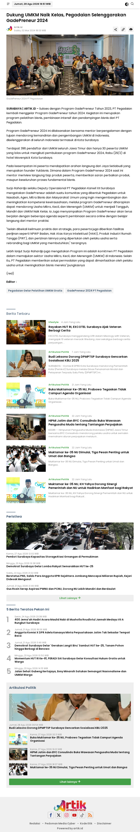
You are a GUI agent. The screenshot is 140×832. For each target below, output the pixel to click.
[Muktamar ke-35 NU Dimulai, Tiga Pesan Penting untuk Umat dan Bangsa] (26, 458)
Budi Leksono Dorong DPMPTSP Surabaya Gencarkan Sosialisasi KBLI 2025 (87, 359)
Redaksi (35, 823)
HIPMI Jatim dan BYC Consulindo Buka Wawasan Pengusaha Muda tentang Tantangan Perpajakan (85, 423)
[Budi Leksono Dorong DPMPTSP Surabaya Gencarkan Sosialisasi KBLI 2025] (26, 363)
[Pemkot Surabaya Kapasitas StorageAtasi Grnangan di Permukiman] (70, 536)
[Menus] (8, 4)
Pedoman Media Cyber (60, 823)
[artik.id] (70, 805)
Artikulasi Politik (58, 352)
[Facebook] (51, 815)
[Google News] (82, 815)
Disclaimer (104, 823)
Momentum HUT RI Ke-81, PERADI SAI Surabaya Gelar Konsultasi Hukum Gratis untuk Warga (70, 660)
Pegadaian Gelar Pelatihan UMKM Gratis (35, 290)
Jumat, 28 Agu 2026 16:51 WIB (32, 4)
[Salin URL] (123, 29)
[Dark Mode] (127, 4)
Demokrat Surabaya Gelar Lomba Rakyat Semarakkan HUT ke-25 (49, 566)
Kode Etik (86, 823)
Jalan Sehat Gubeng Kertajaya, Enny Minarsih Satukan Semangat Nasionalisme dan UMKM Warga (70, 673)
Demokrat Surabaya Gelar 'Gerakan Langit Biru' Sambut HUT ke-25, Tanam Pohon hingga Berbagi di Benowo (69, 647)
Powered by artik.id (70, 828)
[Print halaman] (131, 29)
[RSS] (90, 815)
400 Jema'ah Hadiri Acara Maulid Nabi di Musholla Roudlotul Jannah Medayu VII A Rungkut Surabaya (69, 621)
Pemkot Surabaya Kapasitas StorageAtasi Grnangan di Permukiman (52, 556)
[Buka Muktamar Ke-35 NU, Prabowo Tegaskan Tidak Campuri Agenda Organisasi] (26, 395)
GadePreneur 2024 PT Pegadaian (89, 290)
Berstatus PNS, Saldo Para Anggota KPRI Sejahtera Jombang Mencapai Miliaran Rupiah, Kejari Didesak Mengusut (69, 577)
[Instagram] (66, 815)
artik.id (18, 27)
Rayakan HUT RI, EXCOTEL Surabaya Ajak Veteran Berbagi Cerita (84, 329)
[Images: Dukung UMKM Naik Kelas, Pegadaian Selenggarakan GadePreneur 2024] (70, 65)
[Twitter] (59, 815)
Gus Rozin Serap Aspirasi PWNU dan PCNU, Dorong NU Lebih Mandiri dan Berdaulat (61, 588)
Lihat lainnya (68, 782)
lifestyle (53, 322)
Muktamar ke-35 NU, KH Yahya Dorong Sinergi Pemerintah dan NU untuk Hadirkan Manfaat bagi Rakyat (90, 486)
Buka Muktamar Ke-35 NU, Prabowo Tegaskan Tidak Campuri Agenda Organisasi (87, 391)
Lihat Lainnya (68, 598)
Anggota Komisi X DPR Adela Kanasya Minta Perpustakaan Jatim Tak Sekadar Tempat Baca (72, 634)
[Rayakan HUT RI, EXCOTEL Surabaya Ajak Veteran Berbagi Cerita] (26, 332)
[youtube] (74, 815)
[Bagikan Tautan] (115, 29)
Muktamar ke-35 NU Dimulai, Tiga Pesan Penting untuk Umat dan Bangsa (88, 454)
